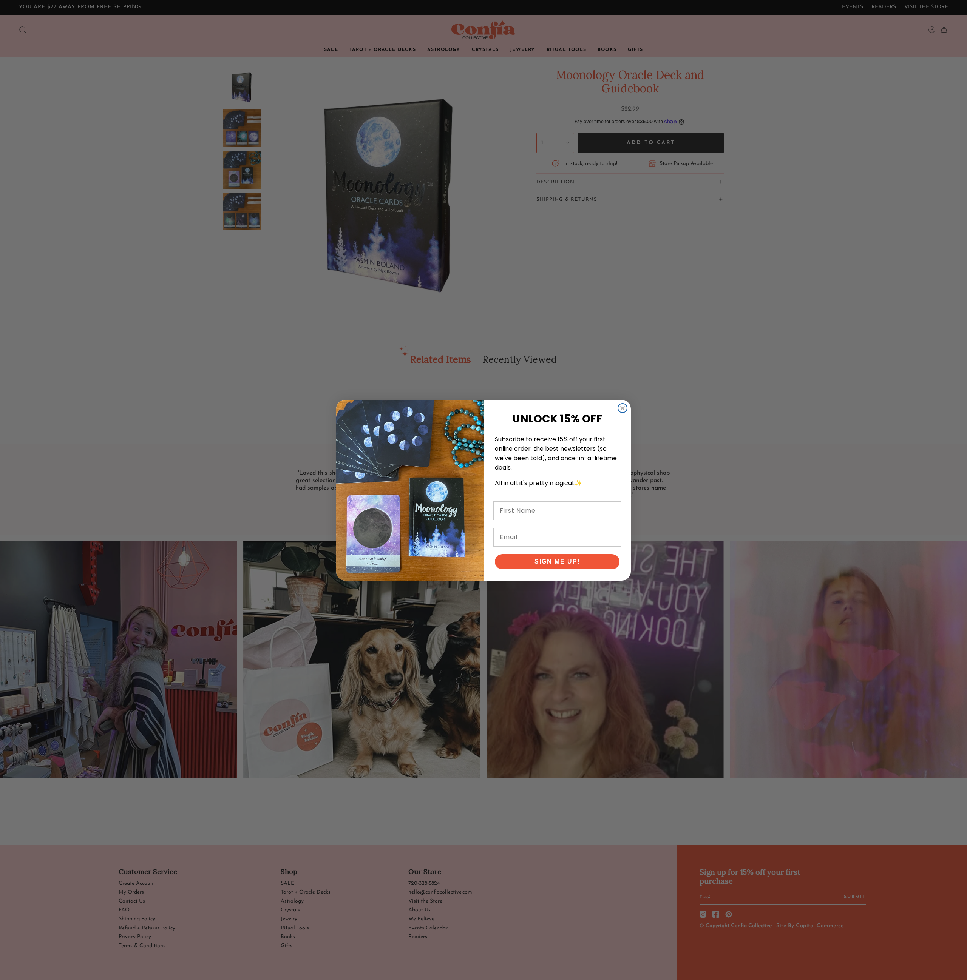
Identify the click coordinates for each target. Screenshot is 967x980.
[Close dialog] (622, 408)
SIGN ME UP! (557, 561)
